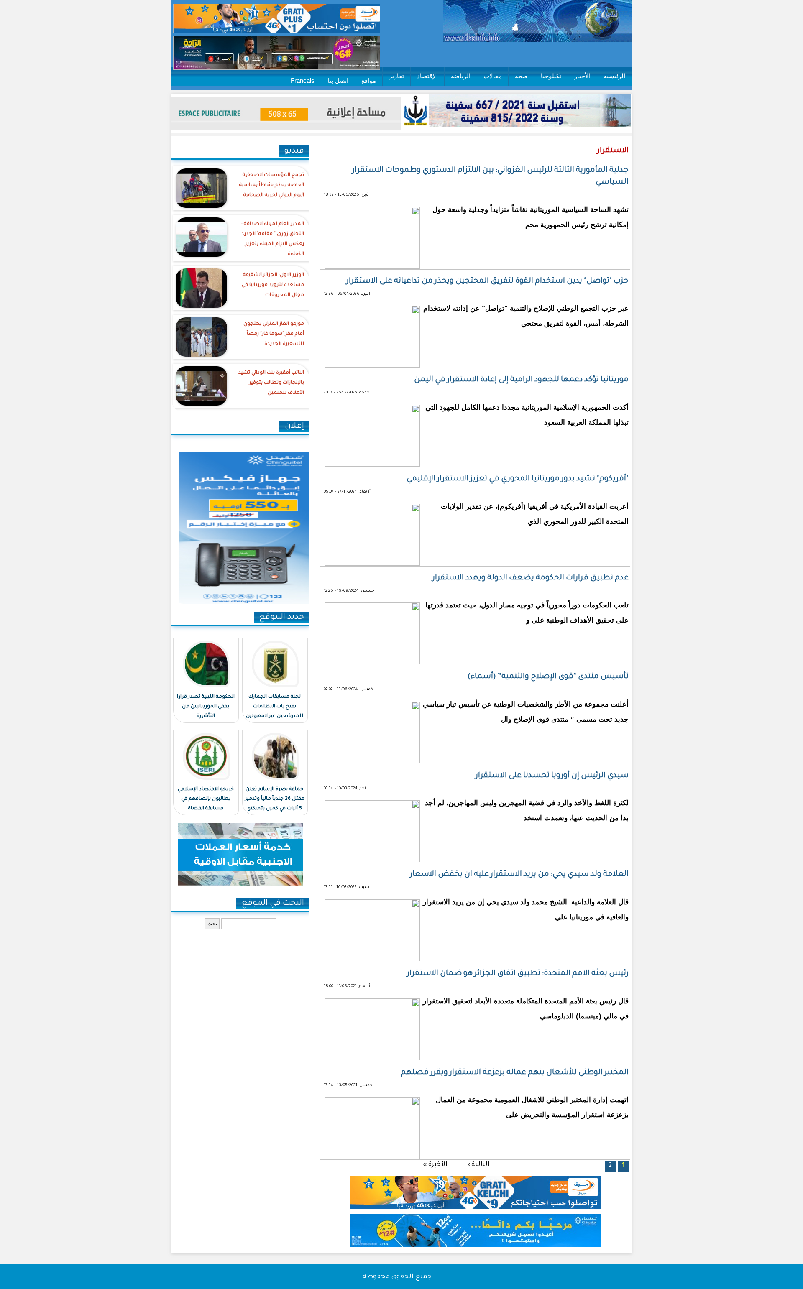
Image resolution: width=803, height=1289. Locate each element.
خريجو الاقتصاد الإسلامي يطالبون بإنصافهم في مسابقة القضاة (206, 799)
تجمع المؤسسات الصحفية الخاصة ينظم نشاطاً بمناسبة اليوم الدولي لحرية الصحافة (271, 185)
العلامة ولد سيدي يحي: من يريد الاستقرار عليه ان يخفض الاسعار (519, 874)
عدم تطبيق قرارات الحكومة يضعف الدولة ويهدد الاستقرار (530, 578)
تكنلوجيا (551, 75)
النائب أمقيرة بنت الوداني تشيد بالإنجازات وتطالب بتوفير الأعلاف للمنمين (271, 383)
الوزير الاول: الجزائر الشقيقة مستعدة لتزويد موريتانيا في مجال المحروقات (273, 285)
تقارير (396, 75)
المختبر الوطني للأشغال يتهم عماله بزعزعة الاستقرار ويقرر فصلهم (515, 1073)
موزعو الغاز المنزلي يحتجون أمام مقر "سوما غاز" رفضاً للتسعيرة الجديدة (273, 334)
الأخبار (582, 75)
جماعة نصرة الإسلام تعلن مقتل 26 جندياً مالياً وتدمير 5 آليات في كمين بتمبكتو (274, 799)
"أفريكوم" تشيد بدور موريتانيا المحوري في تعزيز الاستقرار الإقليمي (518, 479)
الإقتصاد (427, 75)
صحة (521, 75)
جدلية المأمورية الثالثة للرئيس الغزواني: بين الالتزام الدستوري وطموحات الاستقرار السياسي (490, 176)
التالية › (479, 1164)
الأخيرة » (435, 1164)
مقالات (492, 75)
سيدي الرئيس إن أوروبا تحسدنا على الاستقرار (552, 776)
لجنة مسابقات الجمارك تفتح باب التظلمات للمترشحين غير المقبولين (274, 706)
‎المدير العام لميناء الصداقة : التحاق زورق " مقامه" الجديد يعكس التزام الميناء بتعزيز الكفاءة (272, 239)
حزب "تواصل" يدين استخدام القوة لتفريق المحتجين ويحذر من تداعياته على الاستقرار (487, 281)
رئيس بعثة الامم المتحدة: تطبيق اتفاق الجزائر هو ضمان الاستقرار (518, 974)
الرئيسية (614, 75)
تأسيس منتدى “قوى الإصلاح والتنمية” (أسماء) (548, 677)
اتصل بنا (337, 80)
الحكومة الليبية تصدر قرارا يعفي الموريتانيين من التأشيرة (206, 706)
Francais (303, 80)
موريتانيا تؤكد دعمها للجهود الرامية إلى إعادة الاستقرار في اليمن (521, 380)
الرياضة (461, 75)
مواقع (368, 80)
